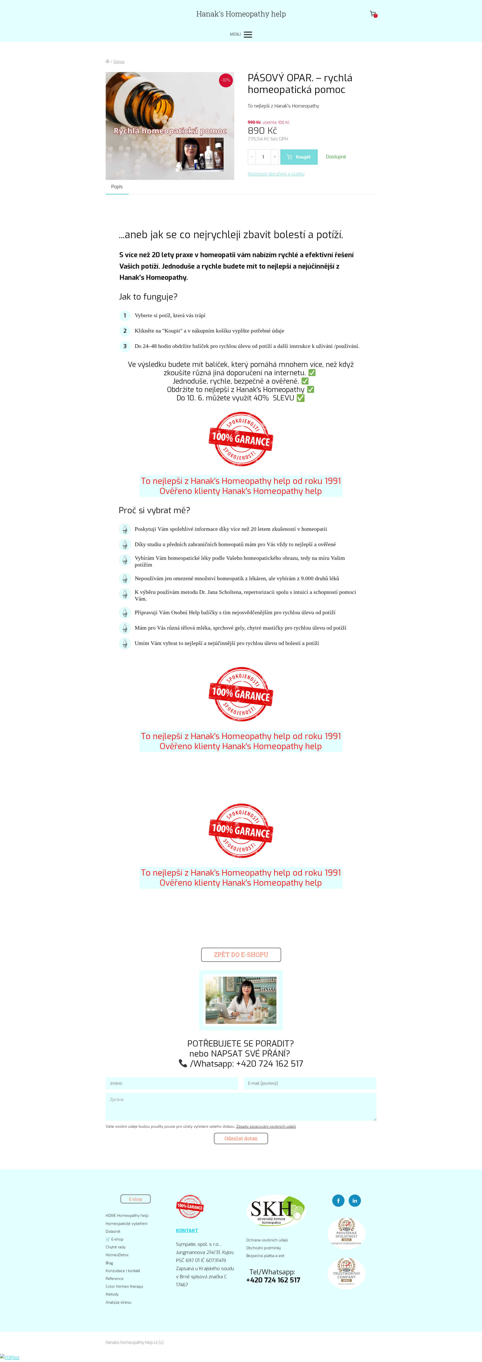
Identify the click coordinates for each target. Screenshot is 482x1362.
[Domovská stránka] (107, 61)
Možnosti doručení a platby (276, 174)
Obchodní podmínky (263, 1248)
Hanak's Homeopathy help (241, 13)
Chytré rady (116, 1247)
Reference (115, 1278)
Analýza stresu (118, 1302)
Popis (117, 186)
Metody (112, 1294)
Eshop (119, 61)
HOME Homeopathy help (127, 1215)
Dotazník (113, 1231)
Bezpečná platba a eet (265, 1255)
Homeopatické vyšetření (126, 1223)
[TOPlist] (9, 1357)
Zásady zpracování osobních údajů (266, 1126)
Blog (109, 1263)
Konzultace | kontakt (123, 1270)
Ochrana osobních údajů (267, 1240)
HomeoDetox (117, 1255)
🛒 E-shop (114, 1239)
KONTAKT (187, 1230)
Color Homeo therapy (124, 1286)
